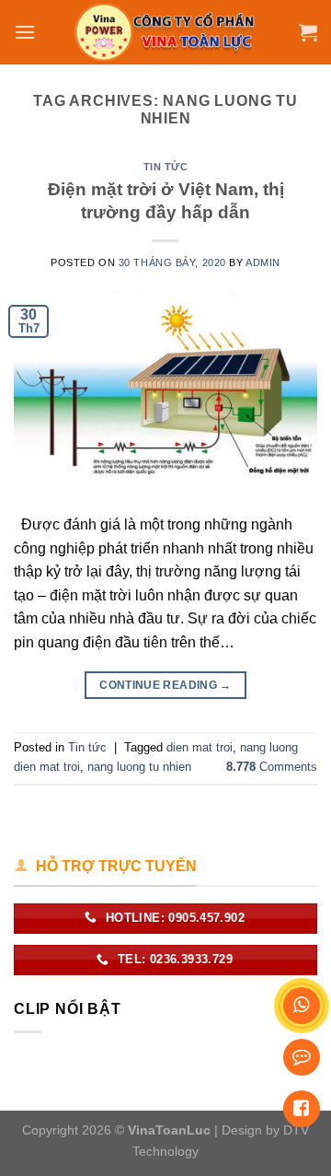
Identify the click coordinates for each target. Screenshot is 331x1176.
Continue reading (165, 685)
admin (262, 262)
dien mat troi (199, 747)
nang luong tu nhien (139, 767)
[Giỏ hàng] (308, 32)
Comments (271, 767)
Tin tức (165, 166)
